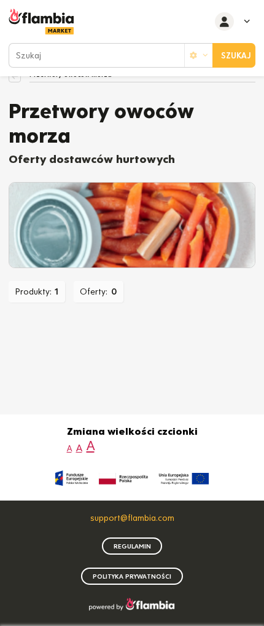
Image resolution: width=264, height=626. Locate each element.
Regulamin (132, 546)
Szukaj (236, 55)
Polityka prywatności (132, 576)
